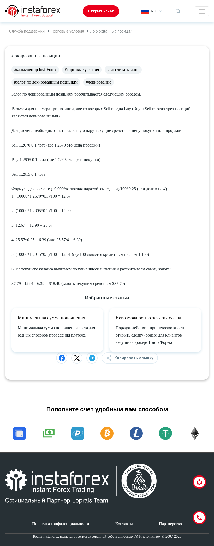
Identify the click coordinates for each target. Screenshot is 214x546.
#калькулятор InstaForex (35, 69)
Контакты (124, 524)
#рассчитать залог (123, 69)
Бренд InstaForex (46, 536)
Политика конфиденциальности (60, 524)
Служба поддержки (27, 31)
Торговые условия (67, 31)
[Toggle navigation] (202, 11)
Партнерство (170, 524)
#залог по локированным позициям (46, 82)
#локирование (98, 82)
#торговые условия (82, 69)
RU (153, 11)
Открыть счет (101, 11)
